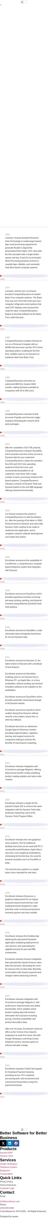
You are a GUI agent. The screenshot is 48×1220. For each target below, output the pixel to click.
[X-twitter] (3, 1143)
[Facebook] (16, 1143)
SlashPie (15, 1217)
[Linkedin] (9, 1143)
